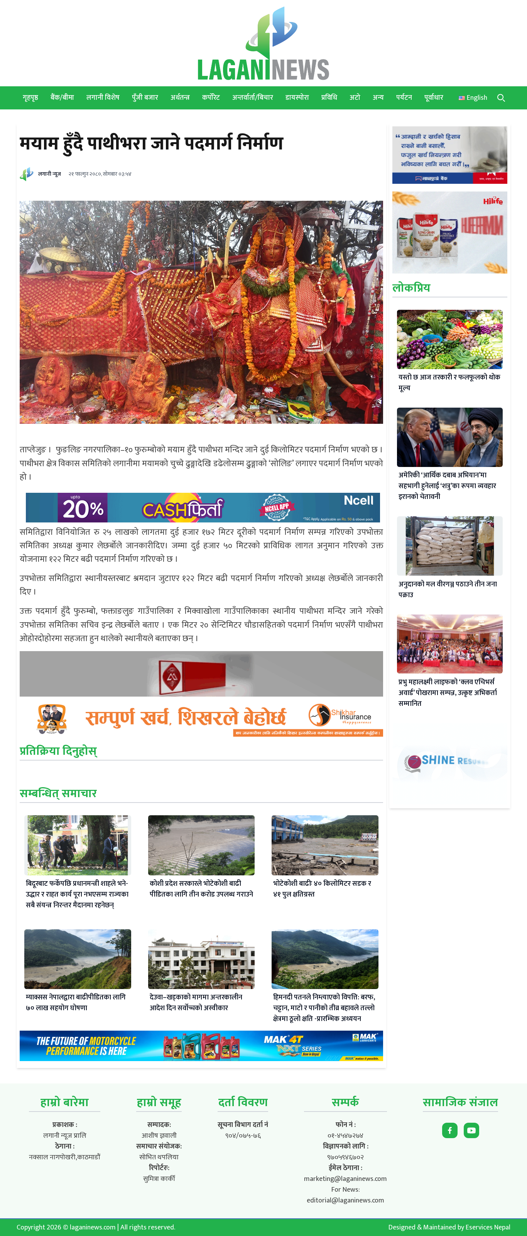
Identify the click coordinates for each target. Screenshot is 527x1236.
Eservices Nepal (488, 1227)
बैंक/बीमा (62, 98)
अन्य (378, 98)
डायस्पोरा (297, 98)
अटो (355, 98)
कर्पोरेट (211, 98)
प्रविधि (329, 98)
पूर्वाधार (433, 98)
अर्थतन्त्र (180, 98)
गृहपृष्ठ (30, 98)
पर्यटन (404, 98)
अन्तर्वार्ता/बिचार (252, 98)
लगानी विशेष (103, 98)
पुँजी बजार (145, 98)
